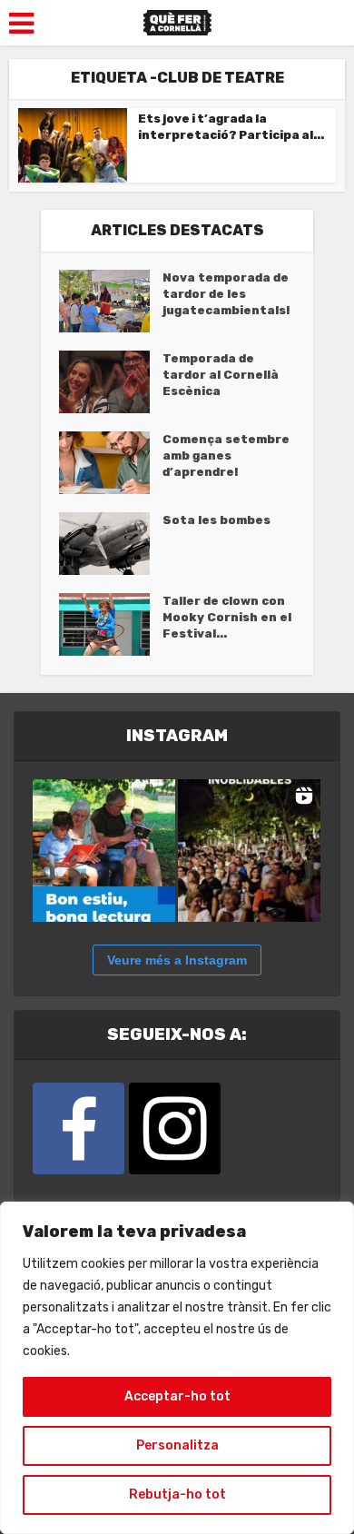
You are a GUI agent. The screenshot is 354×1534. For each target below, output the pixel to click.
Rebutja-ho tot (177, 1494)
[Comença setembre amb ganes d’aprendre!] (110, 462)
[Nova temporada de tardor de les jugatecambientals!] (110, 301)
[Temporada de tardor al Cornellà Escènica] (110, 382)
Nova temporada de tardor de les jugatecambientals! (226, 294)
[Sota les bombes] (110, 543)
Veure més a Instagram (177, 960)
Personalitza (177, 1445)
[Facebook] (78, 1128)
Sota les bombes (216, 520)
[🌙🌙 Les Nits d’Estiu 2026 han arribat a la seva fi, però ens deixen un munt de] (249, 850)
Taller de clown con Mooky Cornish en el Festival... (226, 617)
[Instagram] (175, 1128)
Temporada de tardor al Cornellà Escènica (220, 374)
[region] (177, 1368)
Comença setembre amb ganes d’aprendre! (226, 455)
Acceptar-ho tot (177, 1396)
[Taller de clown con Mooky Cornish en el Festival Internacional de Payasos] (110, 624)
